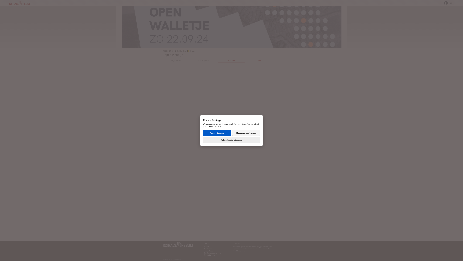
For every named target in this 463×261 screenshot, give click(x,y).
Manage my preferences (246, 133)
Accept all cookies (217, 133)
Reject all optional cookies (231, 140)
